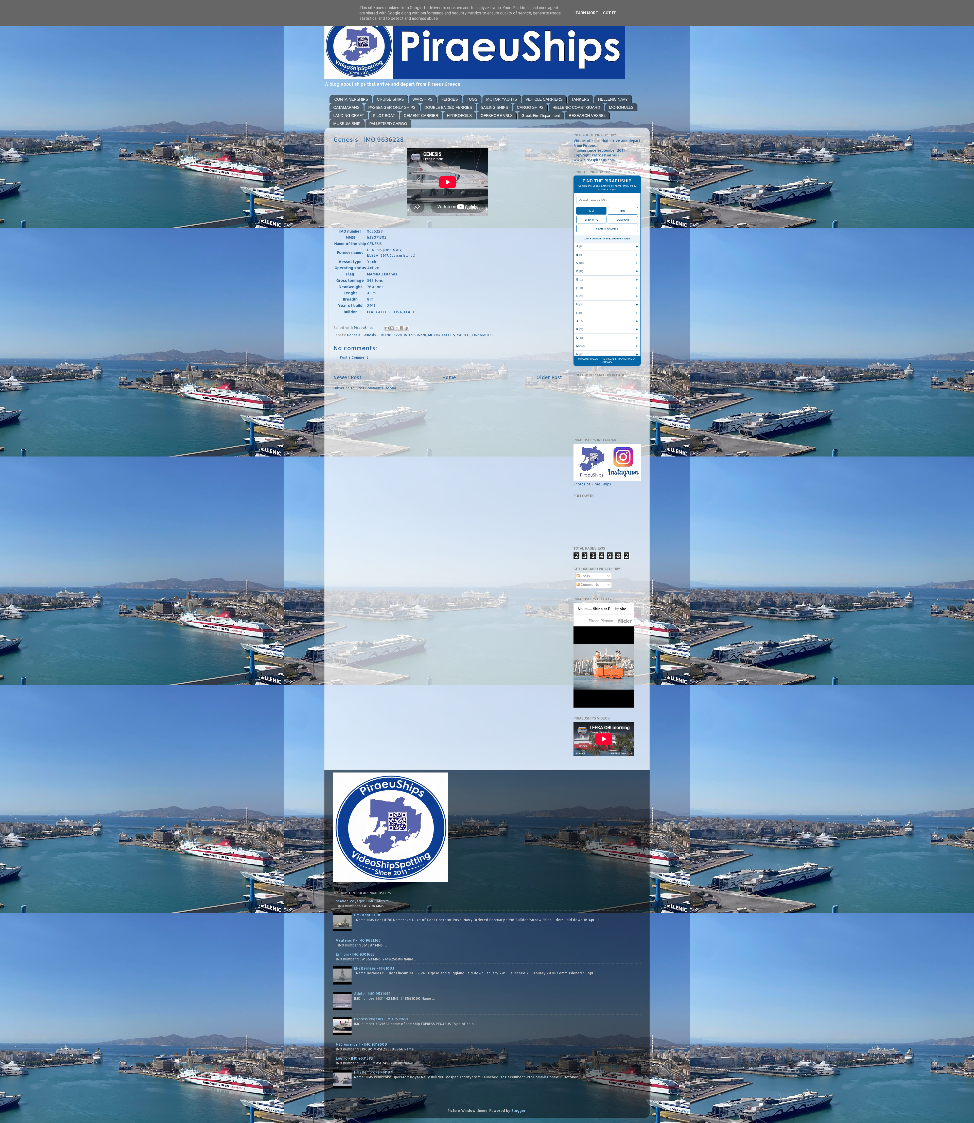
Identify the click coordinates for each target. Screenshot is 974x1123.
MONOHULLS (621, 107)
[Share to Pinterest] (406, 328)
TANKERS (580, 99)
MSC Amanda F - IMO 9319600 (361, 1044)
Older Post (549, 377)
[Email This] (387, 328)
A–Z (591, 210)
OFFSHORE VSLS (497, 115)
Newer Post (347, 377)
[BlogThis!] (391, 328)
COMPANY (623, 219)
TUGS (472, 99)
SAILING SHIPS (494, 107)
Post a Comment (354, 357)
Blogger (518, 1110)
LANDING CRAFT (348, 115)
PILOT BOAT (384, 115)
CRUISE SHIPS (390, 99)
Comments (589, 584)
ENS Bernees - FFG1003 (374, 968)
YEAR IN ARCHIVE (607, 228)
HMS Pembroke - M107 (373, 1072)
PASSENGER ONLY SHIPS (391, 107)
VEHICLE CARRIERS (544, 99)
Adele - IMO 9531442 (372, 993)
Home (449, 377)
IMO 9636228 (415, 335)
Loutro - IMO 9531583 (354, 1058)
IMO (622, 210)
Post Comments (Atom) (376, 388)
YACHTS (463, 335)
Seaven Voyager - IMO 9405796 (364, 901)
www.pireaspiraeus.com (594, 160)
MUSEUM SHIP (346, 123)
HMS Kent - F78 (367, 915)
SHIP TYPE (591, 219)
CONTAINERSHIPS (351, 99)
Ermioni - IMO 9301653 (355, 954)
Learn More (585, 13)
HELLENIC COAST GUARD (576, 107)
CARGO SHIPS (530, 107)
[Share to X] (396, 328)
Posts (585, 576)
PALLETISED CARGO (388, 123)
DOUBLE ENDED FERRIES (448, 107)
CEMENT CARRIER (421, 115)
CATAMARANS (346, 107)
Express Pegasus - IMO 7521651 (381, 1019)
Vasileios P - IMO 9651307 (358, 940)
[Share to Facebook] (401, 328)
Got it (609, 13)
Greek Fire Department (540, 115)
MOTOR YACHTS (501, 99)
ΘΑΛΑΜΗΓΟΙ (483, 335)
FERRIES (449, 99)
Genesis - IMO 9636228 (382, 335)
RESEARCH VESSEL (587, 115)
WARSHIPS (422, 99)
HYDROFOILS (459, 115)
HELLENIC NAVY (613, 99)
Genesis (353, 335)
